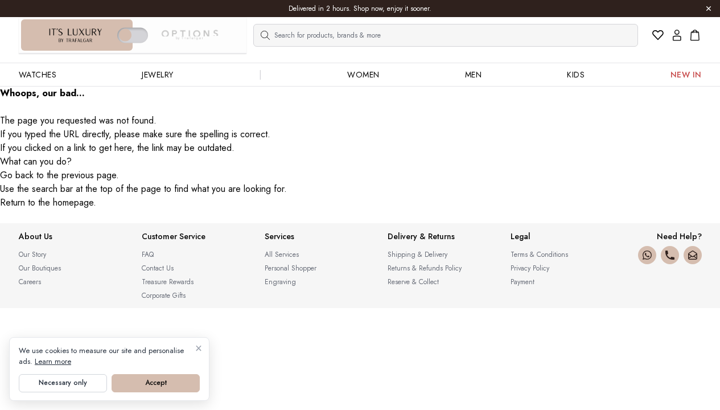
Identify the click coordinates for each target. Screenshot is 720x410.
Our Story (32, 254)
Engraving (280, 282)
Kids (576, 74)
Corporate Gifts (164, 295)
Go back (17, 175)
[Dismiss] (708, 8)
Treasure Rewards (168, 282)
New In (686, 74)
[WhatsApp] (647, 255)
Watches (38, 74)
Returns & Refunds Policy (425, 268)
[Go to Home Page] (76, 35)
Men (473, 74)
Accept (156, 383)
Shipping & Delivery (417, 254)
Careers (30, 282)
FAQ (148, 254)
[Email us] (693, 255)
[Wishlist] (658, 35)
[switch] (132, 35)
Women (363, 74)
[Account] (677, 35)
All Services (282, 254)
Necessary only (63, 383)
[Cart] (695, 35)
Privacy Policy (530, 268)
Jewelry (158, 74)
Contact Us (158, 268)
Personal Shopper (290, 268)
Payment (522, 282)
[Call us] (670, 255)
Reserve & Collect (413, 282)
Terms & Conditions (539, 254)
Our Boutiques (40, 268)
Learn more (53, 361)
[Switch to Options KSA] (189, 35)
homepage (73, 202)
